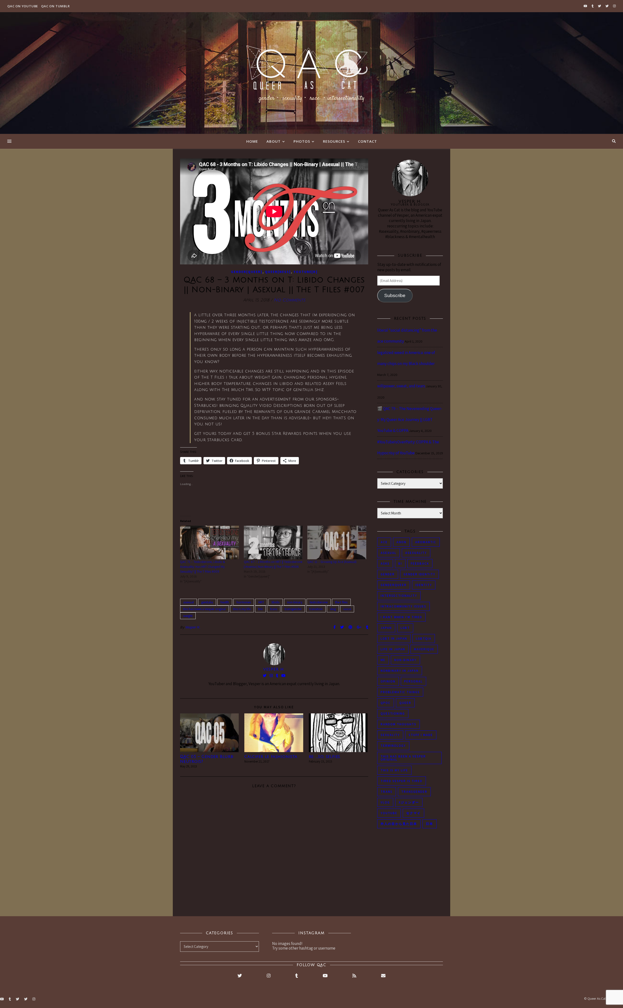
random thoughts (398, 724)
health (224, 602)
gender (388, 574)
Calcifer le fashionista (270, 757)
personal (413, 681)
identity (423, 585)
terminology (393, 746)
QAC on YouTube (22, 6)
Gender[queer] (246, 272)
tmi (260, 609)
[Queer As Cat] (311, 73)
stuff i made (421, 735)
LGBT (405, 628)
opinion (388, 681)
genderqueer (394, 585)
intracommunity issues (403, 606)
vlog (333, 609)
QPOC (386, 703)
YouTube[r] (305, 272)
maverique (424, 649)
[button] (209, 732)
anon (401, 542)
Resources (334, 141)
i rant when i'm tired (401, 617)
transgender (293, 609)
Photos (301, 141)
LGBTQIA (423, 638)
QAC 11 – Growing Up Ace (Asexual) (332, 562)
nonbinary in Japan (400, 671)
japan (386, 628)
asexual (188, 602)
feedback (420, 563)
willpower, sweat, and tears (401, 386)
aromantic (425, 542)
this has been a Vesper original (204, 609)
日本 (429, 824)
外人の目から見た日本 (399, 824)
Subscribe (394, 295)
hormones (244, 602)
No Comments (289, 300)
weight (187, 616)
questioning (393, 713)
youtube (389, 813)
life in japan (393, 649)
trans (273, 609)
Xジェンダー (409, 802)
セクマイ (413, 813)
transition (315, 609)
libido (276, 602)
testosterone (319, 602)
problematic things (400, 692)
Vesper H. (193, 627)
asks (385, 563)
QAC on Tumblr (55, 6)
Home (252, 141)
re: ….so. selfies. (325, 757)
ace (384, 542)
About (273, 141)
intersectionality (399, 596)
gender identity (419, 574)
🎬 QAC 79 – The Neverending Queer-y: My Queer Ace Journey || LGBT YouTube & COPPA (409, 419)
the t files (341, 602)
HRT (261, 602)
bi (400, 563)
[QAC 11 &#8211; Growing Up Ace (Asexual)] (336, 542)
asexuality (416, 553)
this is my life (242, 609)
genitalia (207, 602)
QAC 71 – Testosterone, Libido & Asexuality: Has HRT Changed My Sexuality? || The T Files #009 (202, 567)
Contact (367, 141)
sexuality (390, 735)
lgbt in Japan (394, 638)
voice (347, 609)
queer (405, 703)
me (383, 660)
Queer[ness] (278, 272)
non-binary (294, 602)
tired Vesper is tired (401, 781)
